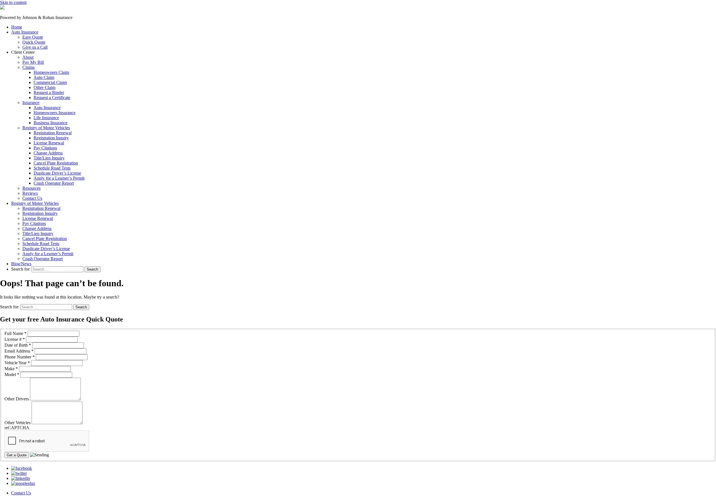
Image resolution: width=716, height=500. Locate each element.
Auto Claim (44, 77)
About (28, 57)
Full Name (15, 333)
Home (16, 27)
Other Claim (44, 87)
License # (14, 339)
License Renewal (49, 142)
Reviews (30, 193)
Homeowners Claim (51, 72)
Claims (28, 67)
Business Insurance (50, 122)
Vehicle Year (17, 362)
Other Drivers (17, 398)
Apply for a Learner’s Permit (59, 178)
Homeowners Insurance (55, 112)
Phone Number (19, 357)
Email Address (19, 351)
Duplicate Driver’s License (57, 173)
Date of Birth (17, 345)
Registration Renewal (53, 132)
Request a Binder (49, 92)
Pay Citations (45, 147)
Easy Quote (32, 37)
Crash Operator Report (54, 183)
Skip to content (13, 2)
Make (11, 368)
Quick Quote (33, 42)
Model (11, 374)
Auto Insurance (24, 32)
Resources (31, 188)
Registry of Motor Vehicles (46, 127)
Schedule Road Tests (52, 168)
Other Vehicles (18, 422)
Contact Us (32, 198)
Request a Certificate (52, 97)
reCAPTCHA (16, 427)
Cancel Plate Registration (56, 163)
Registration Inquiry (51, 137)
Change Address (48, 153)
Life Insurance (46, 117)
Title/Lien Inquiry (49, 158)
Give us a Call (35, 47)
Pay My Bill (33, 62)
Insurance (30, 102)
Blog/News (21, 263)
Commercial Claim (50, 82)
